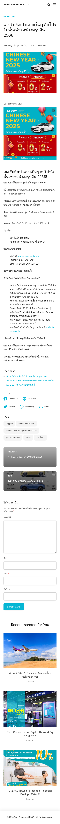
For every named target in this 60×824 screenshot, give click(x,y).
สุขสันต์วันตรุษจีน (13, 437)
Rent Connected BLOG (16, 4)
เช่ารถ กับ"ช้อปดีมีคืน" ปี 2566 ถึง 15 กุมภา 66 (26, 376)
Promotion (9, 17)
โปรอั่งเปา (40, 437)
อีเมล (6, 574)
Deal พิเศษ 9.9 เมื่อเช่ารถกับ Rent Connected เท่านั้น (30, 380)
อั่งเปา (28, 437)
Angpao (9, 423)
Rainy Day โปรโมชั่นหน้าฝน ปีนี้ (20, 385)
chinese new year (26, 423)
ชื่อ (5, 558)
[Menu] (55, 5)
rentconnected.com (28, 256)
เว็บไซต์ (6, 589)
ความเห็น (7, 517)
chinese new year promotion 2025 (21, 430)
